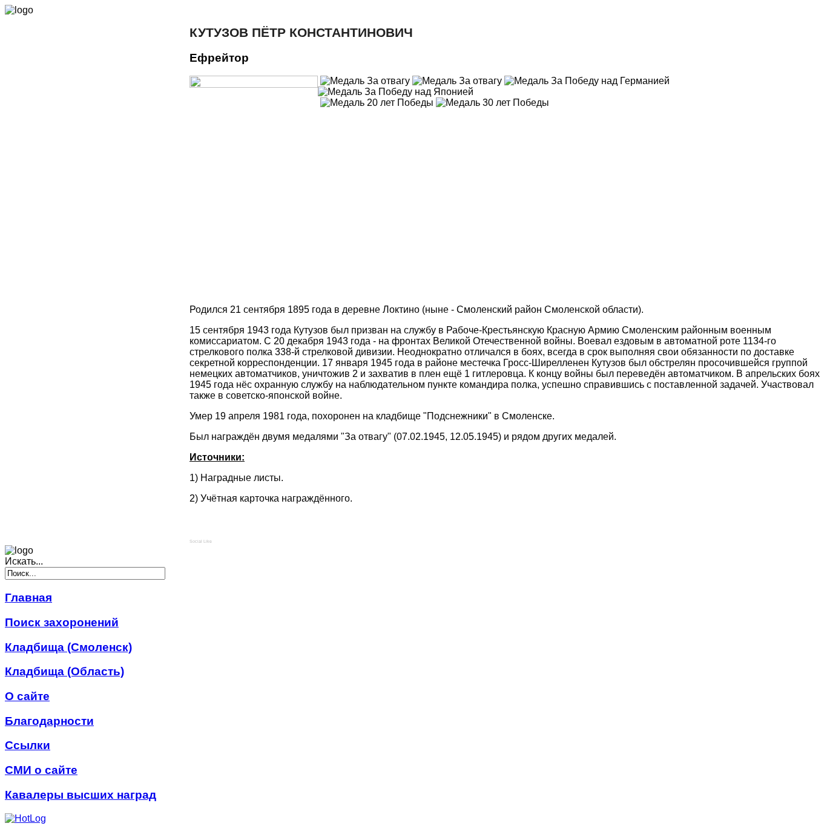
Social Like (200, 541)
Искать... (24, 561)
